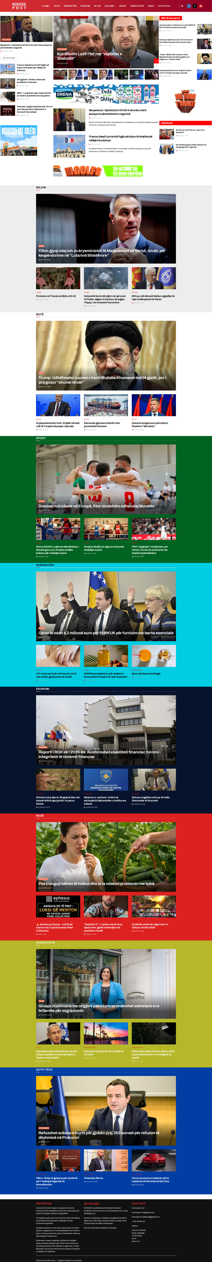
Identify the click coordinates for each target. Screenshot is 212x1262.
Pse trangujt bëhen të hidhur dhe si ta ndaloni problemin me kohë (96, 884)
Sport (39, 543)
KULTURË (109, 6)
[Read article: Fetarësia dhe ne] (106, 1160)
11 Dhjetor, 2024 (91, 1181)
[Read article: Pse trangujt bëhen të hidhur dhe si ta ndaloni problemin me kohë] (106, 857)
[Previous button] (156, 65)
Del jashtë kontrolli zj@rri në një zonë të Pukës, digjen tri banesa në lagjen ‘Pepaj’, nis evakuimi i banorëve (105, 299)
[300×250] (18, 140)
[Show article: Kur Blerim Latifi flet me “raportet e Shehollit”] (60, 75)
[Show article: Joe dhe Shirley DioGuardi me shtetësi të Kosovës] (152, 75)
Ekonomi (43, 747)
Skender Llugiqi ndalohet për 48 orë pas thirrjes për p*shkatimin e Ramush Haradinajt (34, 109)
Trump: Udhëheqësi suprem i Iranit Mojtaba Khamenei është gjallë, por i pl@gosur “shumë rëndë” (174, 57)
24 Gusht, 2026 (45, 259)
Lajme (38, 292)
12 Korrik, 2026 (45, 888)
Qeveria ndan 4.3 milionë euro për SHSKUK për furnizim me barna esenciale (106, 633)
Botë (41, 246)
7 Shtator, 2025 (46, 1015)
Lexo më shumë (10, 58)
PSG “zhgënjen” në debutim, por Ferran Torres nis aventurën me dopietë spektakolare (150, 549)
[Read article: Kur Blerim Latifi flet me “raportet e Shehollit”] (166, 134)
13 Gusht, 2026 (23, 99)
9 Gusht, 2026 (138, 677)
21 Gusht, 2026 (6, 51)
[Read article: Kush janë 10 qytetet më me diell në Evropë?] (106, 1033)
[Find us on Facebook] (189, 6)
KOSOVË (61, 49)
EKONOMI (85, 6)
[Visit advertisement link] (106, 94)
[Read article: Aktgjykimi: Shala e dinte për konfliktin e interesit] (7, 83)
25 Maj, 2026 (41, 934)
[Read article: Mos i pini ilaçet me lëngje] (154, 656)
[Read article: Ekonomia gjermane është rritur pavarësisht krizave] (106, 405)
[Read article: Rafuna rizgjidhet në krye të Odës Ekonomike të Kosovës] (154, 780)
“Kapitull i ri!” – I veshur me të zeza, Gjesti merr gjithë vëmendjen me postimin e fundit (103, 927)
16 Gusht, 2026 (23, 85)
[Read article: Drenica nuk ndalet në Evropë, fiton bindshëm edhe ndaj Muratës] (106, 479)
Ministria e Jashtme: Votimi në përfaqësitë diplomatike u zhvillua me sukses (105, 800)
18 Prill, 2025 (138, 1061)
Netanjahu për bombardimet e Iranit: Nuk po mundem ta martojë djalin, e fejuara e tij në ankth (56, 1054)
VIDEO (151, 6)
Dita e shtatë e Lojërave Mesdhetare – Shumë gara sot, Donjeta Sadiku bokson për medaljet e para (58, 549)
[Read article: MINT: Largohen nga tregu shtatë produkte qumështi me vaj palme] (7, 97)
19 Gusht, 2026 (23, 73)
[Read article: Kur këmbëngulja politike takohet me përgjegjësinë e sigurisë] (166, 149)
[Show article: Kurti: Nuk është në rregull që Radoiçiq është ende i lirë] (121, 75)
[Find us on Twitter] (194, 6)
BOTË (57, 6)
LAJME (45, 6)
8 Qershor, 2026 (43, 807)
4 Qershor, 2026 (139, 804)
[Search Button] (182, 6)
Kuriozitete (90, 1047)
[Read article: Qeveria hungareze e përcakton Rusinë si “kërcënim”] (154, 405)
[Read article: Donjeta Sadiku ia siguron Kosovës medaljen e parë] (106, 529)
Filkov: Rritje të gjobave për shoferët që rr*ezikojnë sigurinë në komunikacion (57, 1181)
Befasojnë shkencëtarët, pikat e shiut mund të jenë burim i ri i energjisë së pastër (153, 1054)
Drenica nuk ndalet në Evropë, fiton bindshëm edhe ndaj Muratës (96, 506)
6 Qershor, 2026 (91, 807)
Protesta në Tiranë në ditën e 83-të (56, 296)
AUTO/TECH (164, 6)
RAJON (135, 292)
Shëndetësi (137, 670)
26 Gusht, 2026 (166, 30)
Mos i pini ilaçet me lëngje (146, 673)
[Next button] (156, 61)
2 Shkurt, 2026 (90, 934)
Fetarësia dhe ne (93, 1178)
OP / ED (97, 6)
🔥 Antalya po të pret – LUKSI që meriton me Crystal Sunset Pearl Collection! (54, 927)
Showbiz (88, 920)
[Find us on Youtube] (200, 6)
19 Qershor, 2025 (44, 1061)
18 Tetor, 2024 (138, 1185)
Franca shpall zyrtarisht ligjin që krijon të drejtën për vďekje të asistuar (33, 68)
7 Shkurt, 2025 (42, 1188)
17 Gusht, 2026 (42, 680)
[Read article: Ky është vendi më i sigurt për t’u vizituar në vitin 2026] (154, 906)
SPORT (122, 6)
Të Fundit (6, 39)
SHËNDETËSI (70, 6)
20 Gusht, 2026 (138, 303)
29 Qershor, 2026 (46, 761)
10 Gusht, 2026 (90, 680)
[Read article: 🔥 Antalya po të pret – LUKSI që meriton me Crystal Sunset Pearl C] (58, 906)
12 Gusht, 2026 (23, 115)
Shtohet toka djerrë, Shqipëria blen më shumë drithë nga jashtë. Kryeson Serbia (58, 800)
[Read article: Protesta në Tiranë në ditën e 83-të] (58, 278)
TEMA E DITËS (137, 6)
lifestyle (43, 879)
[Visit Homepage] (19, 6)
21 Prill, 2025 (90, 1058)
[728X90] (98, 171)
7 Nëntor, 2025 (138, 931)
